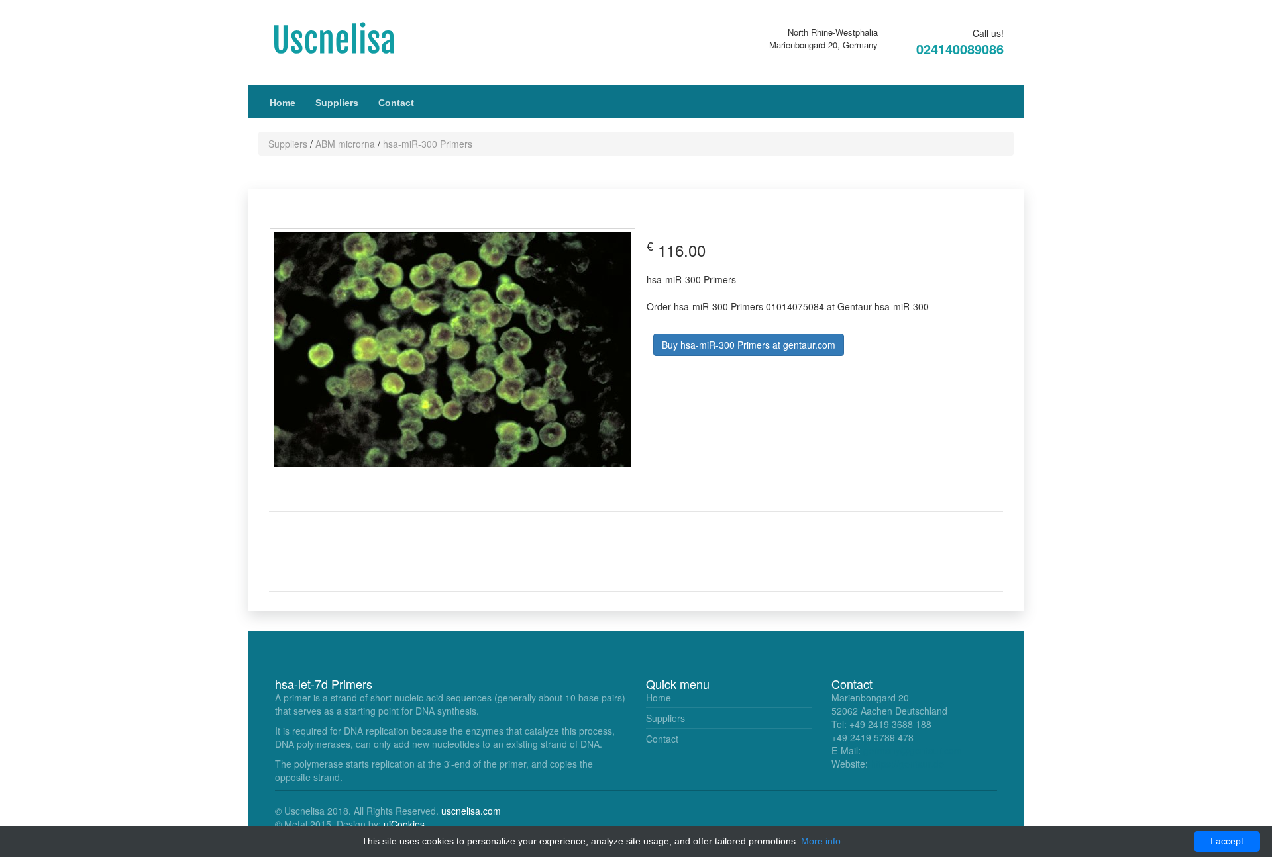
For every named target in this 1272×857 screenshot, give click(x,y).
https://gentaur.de (907, 763)
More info (821, 841)
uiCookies (404, 824)
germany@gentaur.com (912, 750)
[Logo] (347, 38)
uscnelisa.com (471, 810)
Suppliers (336, 102)
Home (282, 102)
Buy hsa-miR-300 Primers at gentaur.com (748, 344)
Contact (396, 102)
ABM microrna (345, 143)
